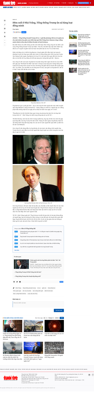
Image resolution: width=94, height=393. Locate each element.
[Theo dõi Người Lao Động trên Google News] (17, 32)
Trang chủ (2, 369)
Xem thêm (16, 250)
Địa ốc (88, 7)
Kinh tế (37, 7)
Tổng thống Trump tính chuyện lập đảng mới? (28, 276)
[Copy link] (4, 25)
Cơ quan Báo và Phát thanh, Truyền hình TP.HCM (32, 382)
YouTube (57, 3)
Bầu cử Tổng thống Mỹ (28, 228)
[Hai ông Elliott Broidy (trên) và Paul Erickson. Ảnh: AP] (38, 183)
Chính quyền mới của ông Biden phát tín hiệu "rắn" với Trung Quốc (45, 261)
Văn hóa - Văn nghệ (58, 7)
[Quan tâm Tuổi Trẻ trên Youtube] (89, 375)
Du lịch (44, 369)
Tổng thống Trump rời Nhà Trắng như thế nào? (28, 272)
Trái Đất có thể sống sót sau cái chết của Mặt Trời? (54, 334)
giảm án (44, 288)
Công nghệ (38, 369)
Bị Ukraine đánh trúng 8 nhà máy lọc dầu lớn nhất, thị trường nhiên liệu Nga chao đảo (12, 357)
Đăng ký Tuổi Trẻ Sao (83, 2)
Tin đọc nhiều (73, 31)
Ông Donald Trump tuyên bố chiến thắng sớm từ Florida (34, 236)
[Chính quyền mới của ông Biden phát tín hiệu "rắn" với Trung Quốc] (21, 264)
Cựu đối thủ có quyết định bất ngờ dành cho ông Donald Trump (36, 246)
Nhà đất (72, 369)
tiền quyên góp (17, 290)
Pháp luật (51, 7)
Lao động (24, 7)
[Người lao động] (22, 3)
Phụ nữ (76, 7)
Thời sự (15, 7)
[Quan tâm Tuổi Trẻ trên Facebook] (93, 375)
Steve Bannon (51, 288)
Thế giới (23, 369)
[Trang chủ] (8, 7)
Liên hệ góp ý (78, 380)
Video (16, 369)
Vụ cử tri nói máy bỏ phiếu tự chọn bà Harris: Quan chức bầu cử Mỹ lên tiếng (40, 243)
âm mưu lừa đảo (27, 290)
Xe (42, 369)
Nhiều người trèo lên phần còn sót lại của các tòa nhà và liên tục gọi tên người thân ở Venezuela (84, 71)
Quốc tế (19, 7)
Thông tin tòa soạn (25, 381)
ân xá (39, 288)
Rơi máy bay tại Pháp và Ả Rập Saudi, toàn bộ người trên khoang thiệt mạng (84, 37)
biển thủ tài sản (49, 290)
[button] (5, 40)
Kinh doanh (33, 369)
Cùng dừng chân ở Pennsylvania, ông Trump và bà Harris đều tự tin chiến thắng (40, 240)
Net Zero (33, 7)
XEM (62, 318)
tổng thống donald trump (29, 288)
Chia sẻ (24, 32)
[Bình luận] (4, 29)
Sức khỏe (41, 7)
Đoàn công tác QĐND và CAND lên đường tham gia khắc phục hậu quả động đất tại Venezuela (84, 62)
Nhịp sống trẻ (50, 369)
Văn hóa (55, 369)
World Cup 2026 (82, 7)
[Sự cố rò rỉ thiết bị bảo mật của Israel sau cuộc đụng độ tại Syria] (33, 326)
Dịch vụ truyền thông (59, 380)
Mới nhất (7, 369)
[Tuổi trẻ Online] (10, 378)
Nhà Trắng (18, 288)
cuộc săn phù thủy (32, 293)
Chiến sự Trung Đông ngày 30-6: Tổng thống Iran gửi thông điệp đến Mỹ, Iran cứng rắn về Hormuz (12, 336)
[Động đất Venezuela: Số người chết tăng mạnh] (54, 348)
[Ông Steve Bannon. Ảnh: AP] (38, 86)
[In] (4, 33)
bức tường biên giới (38, 290)
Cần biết (64, 3)
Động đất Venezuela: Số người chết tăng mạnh (54, 356)
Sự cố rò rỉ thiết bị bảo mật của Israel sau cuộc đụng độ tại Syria (33, 335)
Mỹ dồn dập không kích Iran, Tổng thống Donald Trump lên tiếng (84, 44)
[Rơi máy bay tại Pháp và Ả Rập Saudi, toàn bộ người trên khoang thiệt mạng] (73, 36)
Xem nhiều (12, 369)
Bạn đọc (28, 7)
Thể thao (69, 7)
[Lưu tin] (4, 37)
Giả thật (81, 369)
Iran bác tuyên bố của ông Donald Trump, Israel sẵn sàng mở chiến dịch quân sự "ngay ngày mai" (84, 53)
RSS (83, 380)
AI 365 (73, 7)
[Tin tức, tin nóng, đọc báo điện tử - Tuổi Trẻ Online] (10, 3)
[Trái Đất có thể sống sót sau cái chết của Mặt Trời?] (54, 326)
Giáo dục (46, 7)
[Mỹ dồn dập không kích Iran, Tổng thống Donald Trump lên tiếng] (73, 44)
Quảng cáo (71, 3)
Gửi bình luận (59, 310)
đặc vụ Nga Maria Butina (19, 293)
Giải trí (64, 7)
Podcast (51, 3)
